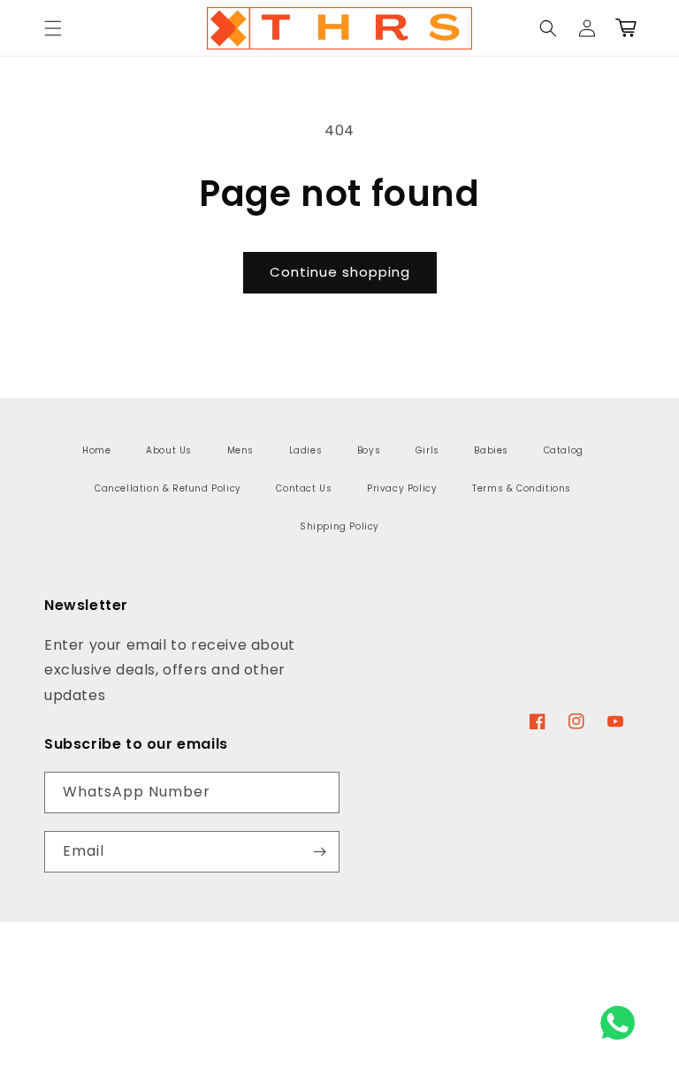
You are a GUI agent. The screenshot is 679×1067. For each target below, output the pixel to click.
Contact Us (304, 488)
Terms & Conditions (521, 488)
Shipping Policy (339, 526)
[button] (53, 28)
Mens (240, 450)
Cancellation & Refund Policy (168, 488)
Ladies (306, 450)
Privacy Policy (402, 488)
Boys (368, 450)
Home (96, 450)
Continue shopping (340, 272)
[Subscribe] (319, 852)
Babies (491, 450)
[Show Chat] (622, 1022)
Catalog (564, 450)
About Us (169, 450)
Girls (427, 450)
